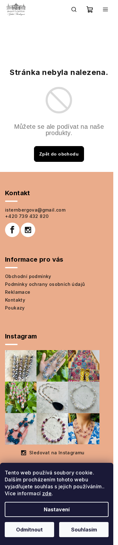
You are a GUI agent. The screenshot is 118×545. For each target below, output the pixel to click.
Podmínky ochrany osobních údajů (45, 284)
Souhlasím (84, 529)
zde (47, 493)
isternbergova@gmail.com (35, 210)
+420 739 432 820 (26, 216)
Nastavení (57, 509)
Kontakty (15, 300)
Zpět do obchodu (59, 153)
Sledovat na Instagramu (57, 452)
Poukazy (15, 307)
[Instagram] (28, 230)
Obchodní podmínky (28, 276)
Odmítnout (29, 529)
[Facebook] (12, 230)
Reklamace (18, 292)
